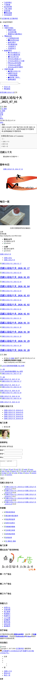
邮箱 (2, 454)
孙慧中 (12, 523)
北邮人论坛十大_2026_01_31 (15, 322)
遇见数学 (15, 516)
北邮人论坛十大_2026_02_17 (15, 268)
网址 (1, 457)
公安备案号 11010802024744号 (12, 651)
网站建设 (7, 89)
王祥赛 (12, 530)
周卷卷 (12, 512)
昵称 (2, 450)
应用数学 (7, 620)
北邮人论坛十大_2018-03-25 (13, 410)
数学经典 (7, 622)
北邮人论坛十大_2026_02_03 (15, 295)
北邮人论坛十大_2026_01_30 (15, 332)
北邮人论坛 (8, 258)
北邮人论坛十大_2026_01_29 (15, 341)
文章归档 (7, 609)
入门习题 (7, 618)
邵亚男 (12, 519)
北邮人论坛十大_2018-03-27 (13, 414)
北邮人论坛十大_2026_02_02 (15, 304)
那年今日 (5, 144)
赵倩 (10, 537)
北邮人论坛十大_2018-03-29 (13, 418)
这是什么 (7, 607)
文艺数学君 (13, 18)
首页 (1, 92)
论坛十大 (7, 87)
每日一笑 (5, 146)
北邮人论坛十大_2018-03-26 (13, 412)
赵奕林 (12, 534)
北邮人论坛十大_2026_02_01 (15, 313)
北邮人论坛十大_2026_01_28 (15, 350)
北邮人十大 (5, 141)
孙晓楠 (12, 526)
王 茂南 (11, 358)
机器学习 (7, 616)
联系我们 (7, 613)
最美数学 (7, 626)
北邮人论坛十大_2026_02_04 (15, 286)
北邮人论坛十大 (8, 92)
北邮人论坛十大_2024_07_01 (13, 169)
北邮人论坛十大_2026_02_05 (15, 277)
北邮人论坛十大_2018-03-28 (13, 416)
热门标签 (7, 611)
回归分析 (7, 624)
